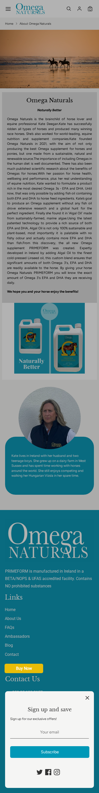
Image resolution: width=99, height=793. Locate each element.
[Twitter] (40, 772)
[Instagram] (57, 772)
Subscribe (50, 751)
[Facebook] (48, 772)
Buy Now (24, 668)
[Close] (87, 697)
